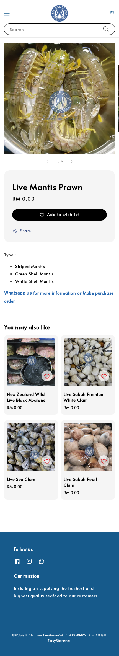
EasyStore (56, 640)
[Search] (106, 29)
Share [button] (25, 230)
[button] (7, 13)
